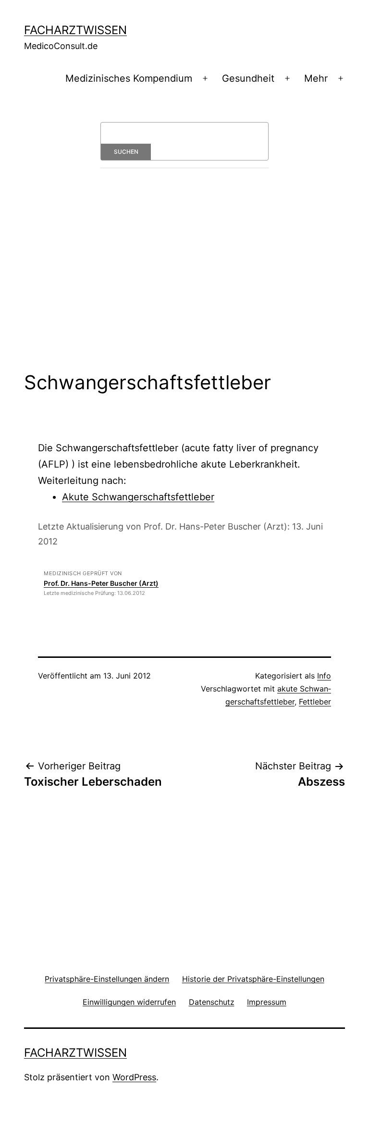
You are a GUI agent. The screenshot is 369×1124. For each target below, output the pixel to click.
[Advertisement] (184, 283)
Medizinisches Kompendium (128, 78)
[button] (106, 978)
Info (324, 675)
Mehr (316, 78)
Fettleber (315, 701)
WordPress (134, 1077)
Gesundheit (248, 78)
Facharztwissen (75, 30)
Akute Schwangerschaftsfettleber (138, 497)
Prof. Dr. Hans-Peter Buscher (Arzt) (101, 583)
